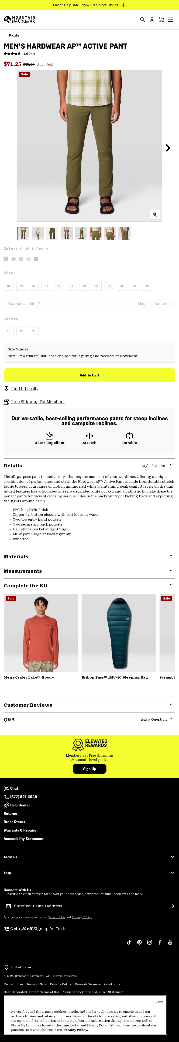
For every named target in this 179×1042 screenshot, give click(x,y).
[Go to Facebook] (160, 944)
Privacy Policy (82, 917)
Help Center (20, 805)
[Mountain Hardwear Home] (19, 19)
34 (71, 285)
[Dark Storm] (36, 259)
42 (122, 285)
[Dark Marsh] (119, 633)
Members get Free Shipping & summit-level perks (89, 758)
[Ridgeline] (13, 259)
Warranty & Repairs (20, 830)
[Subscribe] (172, 906)
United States (21, 967)
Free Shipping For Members (38, 401)
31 (33, 285)
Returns (10, 813)
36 (84, 285)
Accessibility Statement (24, 838)
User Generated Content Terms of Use (31, 992)
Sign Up (89, 769)
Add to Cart (89, 375)
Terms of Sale (36, 984)
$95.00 (29, 64)
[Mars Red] (41, 633)
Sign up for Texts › (36, 929)
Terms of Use (56, 917)
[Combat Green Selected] (6, 259)
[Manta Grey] (28, 259)
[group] (89, 758)
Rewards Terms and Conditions (97, 984)
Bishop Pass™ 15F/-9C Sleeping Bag (115, 677)
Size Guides (18, 349)
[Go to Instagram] (150, 944)
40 (109, 285)
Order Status (14, 822)
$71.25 (13, 64)
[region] (85, 1015)
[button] (170, 19)
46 (147, 285)
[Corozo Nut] (21, 259)
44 (134, 285)
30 (21, 285)
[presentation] (142, 19)
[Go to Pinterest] (139, 944)
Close (159, 1001)
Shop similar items (154, 304)
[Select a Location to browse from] (6, 967)
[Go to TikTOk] (129, 944)
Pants (14, 35)
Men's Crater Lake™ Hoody (29, 677)
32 (46, 285)
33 (59, 285)
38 (96, 285)
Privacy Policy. (76, 1030)
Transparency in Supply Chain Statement (93, 992)
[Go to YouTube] (170, 944)
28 (8, 285)
